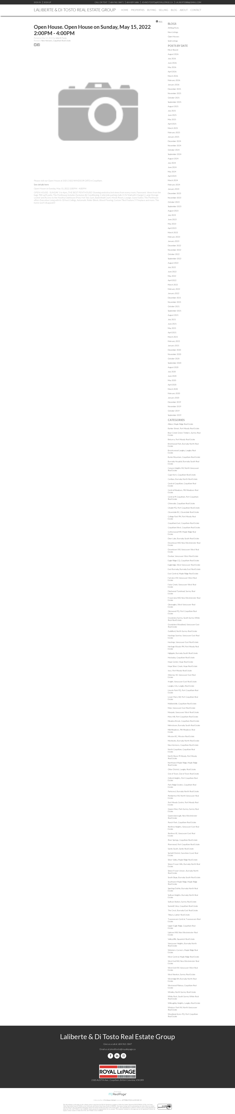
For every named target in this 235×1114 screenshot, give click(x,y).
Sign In (37, 2)
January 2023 (173, 241)
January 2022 (173, 293)
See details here (41, 184)
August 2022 (173, 263)
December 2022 (174, 245)
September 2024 (174, 154)
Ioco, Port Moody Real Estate (180, 670)
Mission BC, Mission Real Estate (181, 736)
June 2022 (172, 271)
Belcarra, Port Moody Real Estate (181, 439)
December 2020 (174, 350)
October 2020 (174, 358)
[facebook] (111, 1055)
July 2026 (172, 58)
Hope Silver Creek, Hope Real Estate (182, 666)
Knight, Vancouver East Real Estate (182, 681)
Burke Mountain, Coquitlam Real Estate (184, 457)
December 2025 (174, 89)
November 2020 (174, 354)
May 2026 (172, 67)
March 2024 (173, 180)
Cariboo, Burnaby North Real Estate (182, 479)
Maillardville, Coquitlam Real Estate (182, 703)
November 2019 (174, 406)
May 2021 (172, 328)
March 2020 (173, 389)
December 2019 (174, 402)
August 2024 (173, 158)
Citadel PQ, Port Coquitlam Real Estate (184, 508)
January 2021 (173, 345)
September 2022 (174, 258)
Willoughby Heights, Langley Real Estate (184, 1003)
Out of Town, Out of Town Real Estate (183, 774)
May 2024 (172, 171)
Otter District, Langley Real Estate (182, 769)
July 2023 (172, 215)
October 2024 (174, 150)
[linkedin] (117, 1055)
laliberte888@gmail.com (188, 2)
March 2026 (173, 76)
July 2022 (172, 267)
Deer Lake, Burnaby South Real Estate (183, 538)
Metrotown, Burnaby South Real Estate (184, 725)
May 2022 (172, 276)
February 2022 (174, 289)
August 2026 (173, 54)
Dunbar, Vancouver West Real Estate (183, 556)
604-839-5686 (132, 2)
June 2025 (172, 115)
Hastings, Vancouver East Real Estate (183, 642)
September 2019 (174, 415)
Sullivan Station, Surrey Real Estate (182, 902)
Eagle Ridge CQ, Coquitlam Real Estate (183, 560)
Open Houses (173, 36)
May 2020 (172, 380)
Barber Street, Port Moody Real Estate (183, 428)
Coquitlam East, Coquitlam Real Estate (183, 523)
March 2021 (173, 337)
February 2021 (174, 341)
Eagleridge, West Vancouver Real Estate (184, 565)
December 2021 (174, 298)
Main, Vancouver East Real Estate (181, 708)
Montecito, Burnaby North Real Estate (183, 740)
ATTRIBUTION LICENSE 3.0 (132, 1100)
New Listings (173, 32)
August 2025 (173, 106)
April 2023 (172, 228)
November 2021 (174, 302)
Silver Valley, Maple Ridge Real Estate (182, 860)
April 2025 (172, 124)
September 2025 (174, 102)
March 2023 (173, 232)
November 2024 (174, 145)
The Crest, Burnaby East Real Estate (183, 910)
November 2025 (174, 93)
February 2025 (174, 132)
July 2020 (172, 371)
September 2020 (174, 363)
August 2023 (173, 211)
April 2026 (172, 71)
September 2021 (174, 311)
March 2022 (173, 284)
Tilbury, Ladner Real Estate (179, 915)
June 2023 (172, 219)
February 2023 (174, 237)
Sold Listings (173, 41)
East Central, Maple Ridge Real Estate (183, 573)
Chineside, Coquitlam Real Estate (181, 503)
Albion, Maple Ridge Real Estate (180, 424)
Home (124, 10)
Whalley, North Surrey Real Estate (182, 992)
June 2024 (172, 167)
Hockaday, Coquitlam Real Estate (181, 657)
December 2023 (174, 193)
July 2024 (172, 163)
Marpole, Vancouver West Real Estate (183, 712)
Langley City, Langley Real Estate (181, 686)
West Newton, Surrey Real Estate (181, 974)
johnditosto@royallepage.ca (122, 1049)
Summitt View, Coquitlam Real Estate (183, 906)
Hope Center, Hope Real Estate (180, 662)
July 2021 (172, 319)
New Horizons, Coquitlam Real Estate (56, 41)
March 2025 (173, 128)
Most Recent (173, 50)
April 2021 (172, 332)
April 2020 (172, 384)
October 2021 (174, 306)
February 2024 (174, 184)
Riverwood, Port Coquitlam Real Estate (184, 844)
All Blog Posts (173, 28)
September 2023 (174, 206)
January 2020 (173, 398)
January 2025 (173, 137)
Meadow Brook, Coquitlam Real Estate (183, 721)
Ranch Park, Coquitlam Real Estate (182, 822)
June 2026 (172, 63)
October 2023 (174, 202)
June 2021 (172, 324)
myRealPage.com (117, 1094)
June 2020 (172, 376)
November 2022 (174, 250)
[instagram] (124, 1055)
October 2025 (174, 97)
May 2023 (172, 224)
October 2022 (174, 254)
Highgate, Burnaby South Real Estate (183, 653)
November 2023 (174, 197)
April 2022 (172, 280)
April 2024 (172, 176)
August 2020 (173, 367)
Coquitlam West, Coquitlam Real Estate (184, 527)
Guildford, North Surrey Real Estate (182, 631)
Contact (195, 10)
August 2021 (173, 315)
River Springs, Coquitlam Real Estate (182, 840)
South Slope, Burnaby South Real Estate (184, 877)
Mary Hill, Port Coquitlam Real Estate (183, 716)
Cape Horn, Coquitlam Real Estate (182, 475)
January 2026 (173, 84)
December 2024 (174, 141)
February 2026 (174, 80)
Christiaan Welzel (109, 1100)
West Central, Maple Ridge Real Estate (183, 957)
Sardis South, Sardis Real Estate (181, 849)
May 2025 (172, 119)
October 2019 (174, 411)
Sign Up (47, 2)
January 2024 (173, 189)
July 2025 (172, 111)
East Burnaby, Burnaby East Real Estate (184, 569)
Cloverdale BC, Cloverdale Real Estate (183, 512)
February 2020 (174, 393)
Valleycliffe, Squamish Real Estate (181, 939)
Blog (174, 10)
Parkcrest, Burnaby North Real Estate (183, 791)
